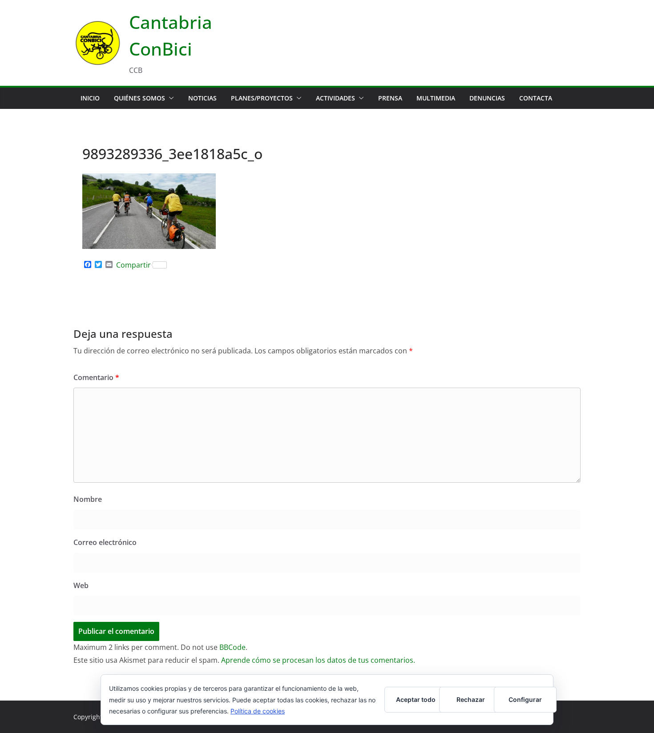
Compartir (133, 264)
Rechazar (470, 699)
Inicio (90, 98)
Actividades (335, 98)
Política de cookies (257, 711)
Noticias (202, 98)
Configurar (525, 699)
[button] (169, 98)
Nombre (87, 499)
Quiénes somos (139, 98)
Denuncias (487, 98)
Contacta (535, 98)
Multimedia (435, 98)
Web (81, 585)
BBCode (232, 647)
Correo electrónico (105, 542)
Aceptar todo (416, 699)
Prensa (390, 98)
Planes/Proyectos (262, 98)
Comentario (96, 377)
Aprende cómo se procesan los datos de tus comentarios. (318, 660)
